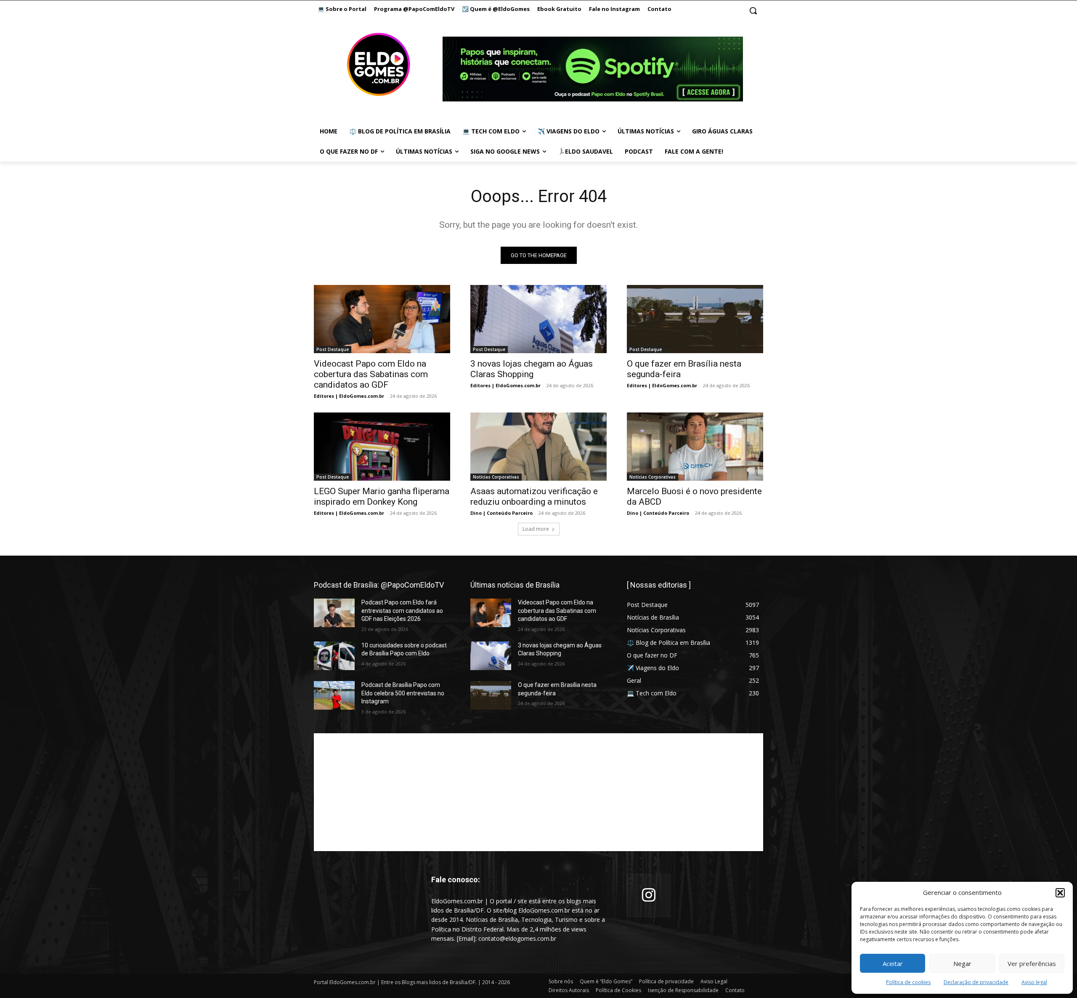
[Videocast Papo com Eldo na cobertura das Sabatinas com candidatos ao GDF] (382, 319)
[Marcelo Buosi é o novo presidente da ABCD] (695, 447)
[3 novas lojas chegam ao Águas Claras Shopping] (538, 319)
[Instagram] (649, 896)
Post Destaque (332, 349)
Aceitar (893, 963)
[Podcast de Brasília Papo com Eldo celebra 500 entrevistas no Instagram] (334, 695)
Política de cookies (908, 982)
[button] (1060, 893)
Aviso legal (1034, 982)
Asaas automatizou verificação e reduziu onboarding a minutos (534, 496)
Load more (536, 528)
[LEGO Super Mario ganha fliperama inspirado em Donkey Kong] (382, 447)
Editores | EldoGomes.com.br (349, 396)
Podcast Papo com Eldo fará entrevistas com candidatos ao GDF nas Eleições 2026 (402, 610)
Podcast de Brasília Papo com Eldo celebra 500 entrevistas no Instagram (402, 693)
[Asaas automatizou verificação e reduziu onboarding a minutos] (538, 447)
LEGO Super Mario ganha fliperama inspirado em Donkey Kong (381, 496)
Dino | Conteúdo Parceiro (501, 513)
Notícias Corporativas (496, 477)
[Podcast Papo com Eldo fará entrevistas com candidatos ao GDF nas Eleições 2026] (334, 613)
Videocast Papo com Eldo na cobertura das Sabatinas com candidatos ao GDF (371, 374)
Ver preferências (1032, 963)
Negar (962, 963)
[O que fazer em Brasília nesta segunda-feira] (695, 319)
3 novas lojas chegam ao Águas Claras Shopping (531, 369)
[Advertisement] (538, 792)
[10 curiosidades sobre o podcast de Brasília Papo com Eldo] (334, 655)
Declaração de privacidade (976, 982)
